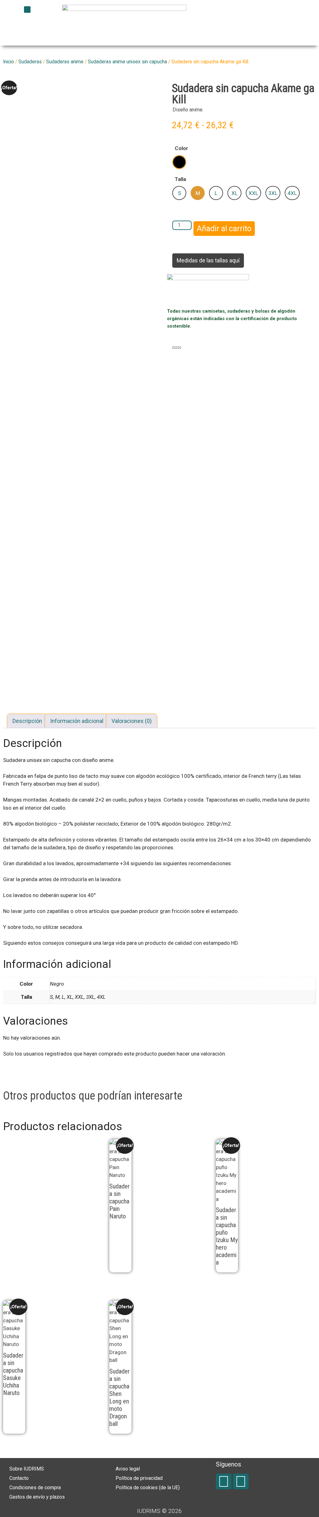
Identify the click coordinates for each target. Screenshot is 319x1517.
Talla (180, 179)
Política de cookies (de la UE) (148, 1487)
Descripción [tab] (27, 721)
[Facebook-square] (223, 1481)
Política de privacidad (139, 1478)
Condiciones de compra (35, 1487)
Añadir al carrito (224, 228)
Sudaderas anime (64, 62)
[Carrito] (256, 17)
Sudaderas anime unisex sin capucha (127, 62)
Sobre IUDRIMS (26, 1469)
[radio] (179, 162)
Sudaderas (30, 62)
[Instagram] (241, 1481)
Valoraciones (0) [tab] (132, 721)
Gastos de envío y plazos (37, 1497)
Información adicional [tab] (76, 721)
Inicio (8, 62)
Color (181, 148)
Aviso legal (128, 1469)
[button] (27, 9)
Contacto (19, 1478)
